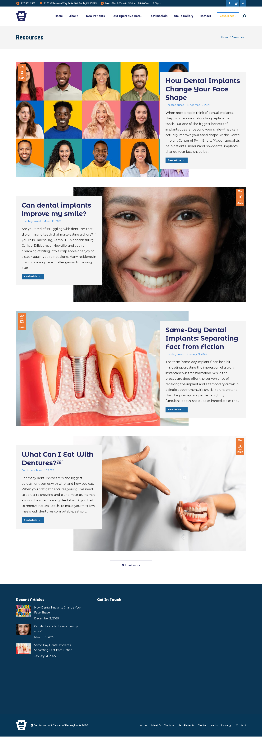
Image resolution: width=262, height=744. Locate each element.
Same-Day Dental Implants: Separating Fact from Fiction (202, 338)
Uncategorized (175, 104)
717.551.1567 (28, 3)
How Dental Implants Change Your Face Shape (203, 89)
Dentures (27, 470)
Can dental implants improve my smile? (56, 629)
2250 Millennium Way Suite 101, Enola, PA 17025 (70, 3)
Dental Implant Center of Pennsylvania (57, 725)
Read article (174, 160)
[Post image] (23, 611)
